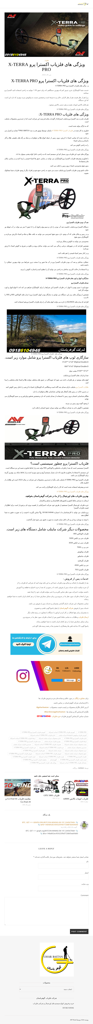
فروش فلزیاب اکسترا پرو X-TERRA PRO (20, 754)
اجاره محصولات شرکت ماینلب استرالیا (50, 738)
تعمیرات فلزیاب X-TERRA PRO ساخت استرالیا (48, 744)
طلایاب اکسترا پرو (82, 387)
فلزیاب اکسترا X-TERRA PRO (62, 130)
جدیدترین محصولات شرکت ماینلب (76, 747)
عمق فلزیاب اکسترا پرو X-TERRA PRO (34, 751)
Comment (84, 895)
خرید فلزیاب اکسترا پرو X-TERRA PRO (25, 747)
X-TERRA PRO (82, 732)
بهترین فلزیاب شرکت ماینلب (52, 741)
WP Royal (73, 1020)
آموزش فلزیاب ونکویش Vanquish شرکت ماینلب (72, 735)
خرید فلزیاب (56, 716)
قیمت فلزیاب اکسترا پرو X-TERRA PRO (24, 757)
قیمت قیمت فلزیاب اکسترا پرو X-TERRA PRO (73, 760)
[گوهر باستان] (82, 4)
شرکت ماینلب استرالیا (55, 751)
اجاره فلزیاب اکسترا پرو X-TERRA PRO (75, 738)
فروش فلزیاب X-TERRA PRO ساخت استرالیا (48, 754)
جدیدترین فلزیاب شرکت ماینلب (22, 744)
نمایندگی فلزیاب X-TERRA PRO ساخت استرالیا (73, 763)
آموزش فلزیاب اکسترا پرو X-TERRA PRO (33, 732)
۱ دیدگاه (75, 768)
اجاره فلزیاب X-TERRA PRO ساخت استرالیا (42, 735)
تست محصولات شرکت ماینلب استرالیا (75, 744)
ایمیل (86, 872)
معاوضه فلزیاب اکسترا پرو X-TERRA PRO (34, 760)
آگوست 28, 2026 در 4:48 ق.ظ (69, 827)
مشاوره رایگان (80, 698)
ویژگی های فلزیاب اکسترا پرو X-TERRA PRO (72, 491)
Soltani (81, 768)
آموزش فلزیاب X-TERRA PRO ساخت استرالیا (62, 732)
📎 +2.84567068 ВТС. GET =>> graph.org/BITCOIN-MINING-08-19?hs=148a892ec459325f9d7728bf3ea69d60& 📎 (50, 823)
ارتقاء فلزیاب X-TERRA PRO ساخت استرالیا (22, 738)
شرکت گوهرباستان (66, 608)
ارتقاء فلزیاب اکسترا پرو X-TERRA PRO (75, 741)
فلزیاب (47, 60)
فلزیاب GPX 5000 (51, 795)
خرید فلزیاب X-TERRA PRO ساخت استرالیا (51, 747)
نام (87, 861)
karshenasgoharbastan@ (54, 712)
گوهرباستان (53, 760)
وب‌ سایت (84, 884)
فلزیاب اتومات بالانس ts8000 (75, 799)
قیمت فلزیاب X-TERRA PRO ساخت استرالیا (51, 757)
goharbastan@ (42, 707)
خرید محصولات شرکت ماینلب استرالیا (75, 751)
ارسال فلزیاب (83, 617)
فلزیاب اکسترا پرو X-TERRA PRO (76, 757)
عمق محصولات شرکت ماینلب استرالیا (75, 754)
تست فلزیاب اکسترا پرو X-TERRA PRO (29, 741)
